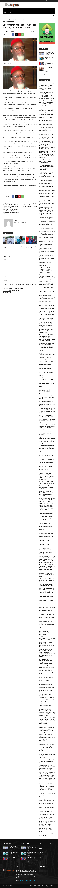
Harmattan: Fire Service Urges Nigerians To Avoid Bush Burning (46, 730)
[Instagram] (48, 1)
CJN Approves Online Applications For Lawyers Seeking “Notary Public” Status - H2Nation (47, 354)
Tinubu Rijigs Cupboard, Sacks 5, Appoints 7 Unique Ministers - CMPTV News (47, 767)
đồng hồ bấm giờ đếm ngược (45, 389)
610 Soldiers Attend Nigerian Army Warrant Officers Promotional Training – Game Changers (46, 345)
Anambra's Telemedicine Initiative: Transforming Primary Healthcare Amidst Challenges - (46, 523)
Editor (7, 31)
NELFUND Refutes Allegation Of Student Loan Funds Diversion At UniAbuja (46, 213)
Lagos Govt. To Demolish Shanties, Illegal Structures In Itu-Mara (46, 596)
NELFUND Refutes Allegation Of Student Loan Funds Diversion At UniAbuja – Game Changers (46, 209)
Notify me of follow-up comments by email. (13, 288)
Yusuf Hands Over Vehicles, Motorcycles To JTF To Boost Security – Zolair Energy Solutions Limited (47, 297)
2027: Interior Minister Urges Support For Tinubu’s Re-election (47, 161)
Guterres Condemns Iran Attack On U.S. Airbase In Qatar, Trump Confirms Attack (46, 478)
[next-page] (6, 251)
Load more (46, 74)
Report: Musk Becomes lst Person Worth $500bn (47, 385)
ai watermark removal (44, 395)
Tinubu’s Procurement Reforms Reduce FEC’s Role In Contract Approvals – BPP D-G (47, 120)
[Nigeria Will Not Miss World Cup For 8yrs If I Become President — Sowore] (41, 69)
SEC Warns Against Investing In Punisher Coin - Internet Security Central (46, 493)
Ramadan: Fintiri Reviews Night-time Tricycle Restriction (46, 203)
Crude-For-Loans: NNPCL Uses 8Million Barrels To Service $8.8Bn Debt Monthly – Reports (46, 817)
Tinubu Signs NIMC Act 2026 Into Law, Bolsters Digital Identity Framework (47, 97)
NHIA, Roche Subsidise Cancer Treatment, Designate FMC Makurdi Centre (46, 461)
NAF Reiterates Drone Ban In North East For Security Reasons (46, 645)
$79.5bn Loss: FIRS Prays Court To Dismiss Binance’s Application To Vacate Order (46, 548)
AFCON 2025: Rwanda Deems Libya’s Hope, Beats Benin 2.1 (47, 795)
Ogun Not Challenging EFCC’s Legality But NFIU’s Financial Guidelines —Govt (46, 789)
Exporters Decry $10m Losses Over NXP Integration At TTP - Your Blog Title (46, 590)
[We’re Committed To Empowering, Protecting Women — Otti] (31, 240)
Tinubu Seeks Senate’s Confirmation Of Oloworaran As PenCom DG (46, 761)
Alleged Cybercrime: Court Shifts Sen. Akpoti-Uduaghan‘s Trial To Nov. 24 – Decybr (46, 336)
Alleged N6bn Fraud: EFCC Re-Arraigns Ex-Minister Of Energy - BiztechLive (46, 623)
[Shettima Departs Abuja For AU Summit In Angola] (20, 240)
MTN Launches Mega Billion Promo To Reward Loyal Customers (46, 487)
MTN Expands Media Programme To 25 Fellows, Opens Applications (46, 156)
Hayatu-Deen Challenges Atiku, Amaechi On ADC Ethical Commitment (47, 130)
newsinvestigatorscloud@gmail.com (28, 880)
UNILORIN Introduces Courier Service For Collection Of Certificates (46, 680)
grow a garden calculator (44, 383)
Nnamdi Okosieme (43, 828)
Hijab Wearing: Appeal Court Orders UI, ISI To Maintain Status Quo (46, 88)
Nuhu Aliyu (41, 538)
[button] (53, 16)
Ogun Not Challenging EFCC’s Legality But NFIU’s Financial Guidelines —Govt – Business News (46, 785)
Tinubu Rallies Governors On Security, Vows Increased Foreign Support (46, 186)
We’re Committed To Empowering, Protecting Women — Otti (31, 246)
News (7, 19)
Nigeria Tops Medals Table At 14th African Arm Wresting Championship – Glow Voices (47, 438)
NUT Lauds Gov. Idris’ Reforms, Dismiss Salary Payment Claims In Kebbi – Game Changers (46, 283)
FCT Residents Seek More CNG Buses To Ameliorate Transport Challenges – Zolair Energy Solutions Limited (47, 192)
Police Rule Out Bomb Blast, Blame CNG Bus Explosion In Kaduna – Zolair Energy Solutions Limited (46, 173)
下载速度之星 (42, 378)
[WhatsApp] (22, 34)
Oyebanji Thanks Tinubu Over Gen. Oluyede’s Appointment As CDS (46, 331)
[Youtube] (54, 1)
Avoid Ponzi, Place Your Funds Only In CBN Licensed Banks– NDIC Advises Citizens (46, 379)
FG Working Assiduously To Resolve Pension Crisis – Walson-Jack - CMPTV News (47, 447)
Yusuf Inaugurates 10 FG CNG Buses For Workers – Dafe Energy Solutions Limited (47, 754)
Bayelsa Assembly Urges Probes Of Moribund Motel (47, 830)
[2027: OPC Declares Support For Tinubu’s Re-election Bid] (8, 240)
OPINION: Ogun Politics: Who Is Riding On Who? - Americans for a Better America (46, 800)
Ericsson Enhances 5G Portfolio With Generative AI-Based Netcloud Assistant (47, 655)
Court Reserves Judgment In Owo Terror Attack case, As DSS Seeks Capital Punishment (47, 147)
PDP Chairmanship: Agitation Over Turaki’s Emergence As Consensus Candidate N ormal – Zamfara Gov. (46, 313)
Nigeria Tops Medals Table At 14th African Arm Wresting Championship (46, 441)
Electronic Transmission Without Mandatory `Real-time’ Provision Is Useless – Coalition (46, 224)
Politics (7, 21)
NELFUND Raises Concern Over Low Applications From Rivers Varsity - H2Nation (47, 505)
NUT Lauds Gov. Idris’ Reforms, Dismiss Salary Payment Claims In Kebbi (46, 286)
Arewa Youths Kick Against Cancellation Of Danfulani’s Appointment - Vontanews (45, 711)
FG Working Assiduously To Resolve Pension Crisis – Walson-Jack (47, 450)
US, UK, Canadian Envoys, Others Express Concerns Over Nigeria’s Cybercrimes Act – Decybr (46, 513)
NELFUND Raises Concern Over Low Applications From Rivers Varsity (46, 508)
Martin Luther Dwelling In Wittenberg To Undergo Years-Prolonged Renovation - (45, 661)
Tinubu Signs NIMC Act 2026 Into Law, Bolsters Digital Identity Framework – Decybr (46, 94)
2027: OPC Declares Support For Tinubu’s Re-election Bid (7, 246)
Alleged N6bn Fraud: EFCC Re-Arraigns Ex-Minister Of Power (47, 626)
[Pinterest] (19, 34)
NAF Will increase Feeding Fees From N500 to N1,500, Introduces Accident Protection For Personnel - (47, 686)
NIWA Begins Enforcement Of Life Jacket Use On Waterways (46, 433)
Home (4, 19)
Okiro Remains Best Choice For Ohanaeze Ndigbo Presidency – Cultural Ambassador (46, 696)
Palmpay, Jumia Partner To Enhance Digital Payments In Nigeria (47, 705)
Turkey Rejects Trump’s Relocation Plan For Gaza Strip (47, 617)
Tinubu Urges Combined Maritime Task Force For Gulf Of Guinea (46, 569)
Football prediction (43, 322)
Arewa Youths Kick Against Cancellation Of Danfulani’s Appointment (47, 714)
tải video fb (41, 329)
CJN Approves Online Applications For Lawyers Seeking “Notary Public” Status (47, 357)
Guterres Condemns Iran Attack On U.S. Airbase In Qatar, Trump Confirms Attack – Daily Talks (46, 473)
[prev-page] (4, 251)
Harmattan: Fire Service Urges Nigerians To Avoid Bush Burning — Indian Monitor (47, 736)
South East (11, 21)
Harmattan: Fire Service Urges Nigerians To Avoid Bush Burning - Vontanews (46, 728)
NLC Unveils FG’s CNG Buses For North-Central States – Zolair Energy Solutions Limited (47, 607)
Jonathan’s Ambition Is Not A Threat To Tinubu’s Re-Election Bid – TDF (47, 374)
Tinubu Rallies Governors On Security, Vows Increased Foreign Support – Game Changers (46, 182)
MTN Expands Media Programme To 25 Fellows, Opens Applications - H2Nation (47, 153)
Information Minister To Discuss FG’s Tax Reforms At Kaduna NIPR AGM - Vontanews (47, 719)
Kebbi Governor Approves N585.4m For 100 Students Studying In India (46, 672)
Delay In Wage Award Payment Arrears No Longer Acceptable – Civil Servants (46, 278)
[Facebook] (46, 1)
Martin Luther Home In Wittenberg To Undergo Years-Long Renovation (46, 663)
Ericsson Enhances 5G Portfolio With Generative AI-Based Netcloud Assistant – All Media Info (47, 651)
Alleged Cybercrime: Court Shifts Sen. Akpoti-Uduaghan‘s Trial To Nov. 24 (47, 339)
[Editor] (4, 31)
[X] (50, 1)
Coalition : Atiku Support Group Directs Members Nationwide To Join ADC (47, 500)
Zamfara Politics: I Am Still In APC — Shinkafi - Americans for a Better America (47, 466)
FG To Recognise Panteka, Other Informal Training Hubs (47, 421)
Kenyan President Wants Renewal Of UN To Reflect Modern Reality (46, 397)
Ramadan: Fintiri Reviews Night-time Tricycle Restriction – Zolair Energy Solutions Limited (47, 200)
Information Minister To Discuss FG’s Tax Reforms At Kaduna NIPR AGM (47, 722)
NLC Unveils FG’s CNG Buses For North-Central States (46, 610)
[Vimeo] (52, 1)
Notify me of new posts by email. (11, 290)
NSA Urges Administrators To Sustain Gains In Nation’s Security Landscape (46, 363)
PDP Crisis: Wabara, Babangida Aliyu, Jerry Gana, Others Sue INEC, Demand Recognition (46, 110)
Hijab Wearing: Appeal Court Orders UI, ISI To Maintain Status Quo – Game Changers (47, 85)
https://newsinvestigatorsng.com (20, 222)
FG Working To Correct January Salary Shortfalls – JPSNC (46, 575)
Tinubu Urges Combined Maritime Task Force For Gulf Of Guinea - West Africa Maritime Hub (47, 566)
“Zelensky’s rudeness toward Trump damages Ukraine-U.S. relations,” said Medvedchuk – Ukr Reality (47, 558)
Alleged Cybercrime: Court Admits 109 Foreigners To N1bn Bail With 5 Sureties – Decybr (46, 744)
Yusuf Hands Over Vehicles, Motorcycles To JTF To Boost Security (45, 301)
